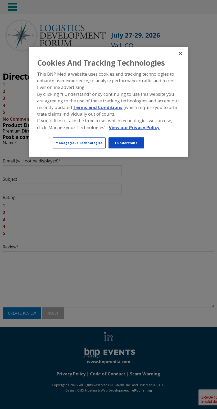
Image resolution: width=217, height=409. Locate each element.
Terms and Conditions (98, 107)
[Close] (180, 53)
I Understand (126, 143)
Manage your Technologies (79, 143)
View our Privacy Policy (134, 127)
